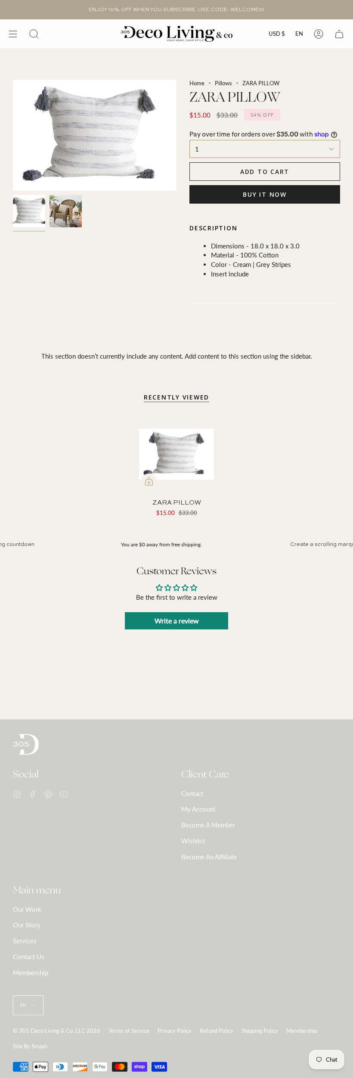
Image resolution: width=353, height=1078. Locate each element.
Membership (30, 972)
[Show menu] (12, 33)
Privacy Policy (175, 1030)
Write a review (177, 620)
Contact (192, 793)
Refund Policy (216, 1030)
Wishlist (193, 841)
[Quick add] (149, 481)
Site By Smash (30, 1046)
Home (196, 83)
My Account (198, 809)
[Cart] (339, 33)
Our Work (27, 909)
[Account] (318, 33)
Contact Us (28, 956)
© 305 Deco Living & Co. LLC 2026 (56, 1030)
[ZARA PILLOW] (176, 454)
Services (25, 941)
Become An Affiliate (209, 857)
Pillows (223, 83)
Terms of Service (128, 1030)
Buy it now (265, 194)
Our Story (26, 925)
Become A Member (208, 825)
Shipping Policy (260, 1030)
